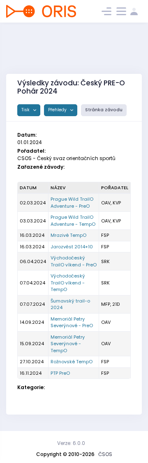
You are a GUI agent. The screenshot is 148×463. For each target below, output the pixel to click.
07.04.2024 (32, 283)
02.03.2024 (33, 202)
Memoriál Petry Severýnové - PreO (72, 322)
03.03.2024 (33, 221)
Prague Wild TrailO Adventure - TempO (73, 220)
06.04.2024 (33, 261)
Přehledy (58, 110)
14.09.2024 (32, 322)
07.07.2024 (32, 304)
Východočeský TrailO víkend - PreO (74, 261)
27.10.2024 (32, 361)
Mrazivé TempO (68, 235)
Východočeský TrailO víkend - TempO (68, 283)
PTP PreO (60, 373)
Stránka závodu (104, 110)
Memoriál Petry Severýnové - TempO (68, 344)
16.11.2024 (31, 373)
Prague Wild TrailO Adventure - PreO (72, 202)
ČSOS (105, 454)
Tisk (26, 110)
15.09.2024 (32, 343)
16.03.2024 (32, 235)
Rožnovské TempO (71, 361)
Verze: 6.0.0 (71, 443)
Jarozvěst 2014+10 (72, 246)
